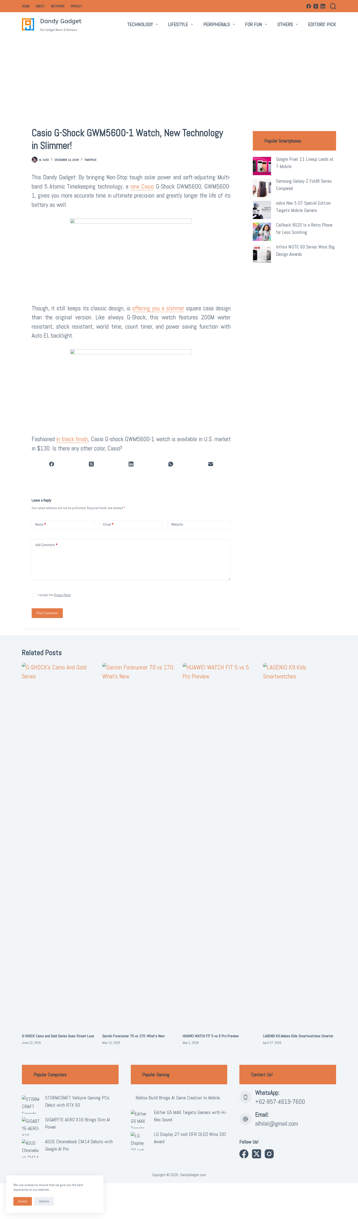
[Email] (210, 464)
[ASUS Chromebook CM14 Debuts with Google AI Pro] (31, 1148)
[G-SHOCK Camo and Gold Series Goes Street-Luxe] (58, 845)
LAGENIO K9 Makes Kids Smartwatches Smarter (298, 1035)
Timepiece (90, 160)
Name (40, 524)
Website (177, 524)
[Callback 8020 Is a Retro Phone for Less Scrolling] (262, 232)
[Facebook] (308, 6)
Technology (140, 24)
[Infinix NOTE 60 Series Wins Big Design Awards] (262, 254)
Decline (44, 1201)
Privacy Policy (62, 595)
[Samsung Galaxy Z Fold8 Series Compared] (262, 188)
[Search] (333, 6)
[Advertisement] (179, 73)
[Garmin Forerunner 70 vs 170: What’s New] (138, 845)
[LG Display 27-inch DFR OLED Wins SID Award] (140, 1141)
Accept (22, 1201)
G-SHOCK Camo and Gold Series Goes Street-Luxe (58, 1035)
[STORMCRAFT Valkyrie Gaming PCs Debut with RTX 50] (31, 1104)
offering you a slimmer (158, 308)
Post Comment (47, 613)
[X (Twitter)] (315, 6)
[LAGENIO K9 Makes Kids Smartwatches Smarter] (299, 845)
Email (108, 524)
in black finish (72, 439)
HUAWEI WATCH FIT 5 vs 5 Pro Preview (211, 1035)
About (40, 6)
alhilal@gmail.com (276, 1123)
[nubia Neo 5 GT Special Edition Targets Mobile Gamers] (262, 210)
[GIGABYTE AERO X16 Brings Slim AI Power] (31, 1126)
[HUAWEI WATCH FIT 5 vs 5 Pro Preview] (219, 845)
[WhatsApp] (171, 464)
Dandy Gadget (61, 21)
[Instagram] (269, 1153)
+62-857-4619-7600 (280, 1101)
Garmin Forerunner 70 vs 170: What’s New (133, 1035)
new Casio (142, 186)
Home (26, 6)
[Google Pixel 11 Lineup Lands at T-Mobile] (262, 166)
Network (58, 6)
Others (285, 24)
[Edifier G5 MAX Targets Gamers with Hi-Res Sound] (140, 1119)
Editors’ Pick (322, 24)
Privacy (76, 6)
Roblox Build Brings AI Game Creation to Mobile (178, 1098)
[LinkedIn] (322, 6)
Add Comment (46, 545)
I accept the (54, 595)
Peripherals (216, 24)
